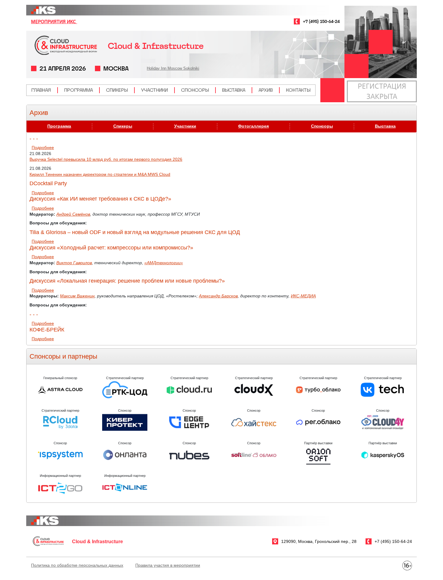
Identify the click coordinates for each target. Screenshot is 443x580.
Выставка (233, 90)
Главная (41, 90)
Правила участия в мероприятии (167, 565)
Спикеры (117, 90)
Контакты (298, 90)
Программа (78, 90)
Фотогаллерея (253, 126)
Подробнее (43, 147)
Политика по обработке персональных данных (77, 565)
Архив (266, 90)
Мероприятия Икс (54, 21)
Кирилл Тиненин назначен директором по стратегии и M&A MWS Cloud (100, 174)
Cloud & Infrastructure (156, 46)
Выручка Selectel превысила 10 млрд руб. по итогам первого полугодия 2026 (106, 159)
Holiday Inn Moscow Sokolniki (173, 68)
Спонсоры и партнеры (63, 356)
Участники (154, 90)
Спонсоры (195, 90)
